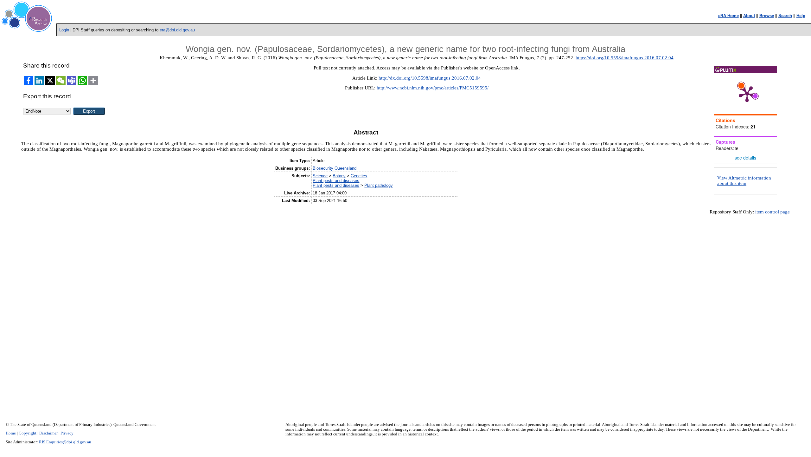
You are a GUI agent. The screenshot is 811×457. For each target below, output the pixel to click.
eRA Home (728, 15)
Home (11, 433)
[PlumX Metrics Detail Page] (747, 94)
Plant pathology (378, 185)
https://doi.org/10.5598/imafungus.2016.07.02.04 (625, 57)
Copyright (27, 433)
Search (785, 15)
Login (64, 30)
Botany (339, 175)
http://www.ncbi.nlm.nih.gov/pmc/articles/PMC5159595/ (433, 87)
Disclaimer (48, 433)
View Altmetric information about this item (744, 180)
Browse (766, 15)
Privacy (67, 433)
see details (745, 157)
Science (320, 175)
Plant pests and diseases (336, 180)
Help (800, 15)
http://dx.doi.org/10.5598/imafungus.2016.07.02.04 (430, 78)
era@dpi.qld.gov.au (177, 30)
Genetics (359, 175)
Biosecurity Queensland (334, 168)
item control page (772, 211)
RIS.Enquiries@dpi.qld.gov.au (65, 442)
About (749, 15)
